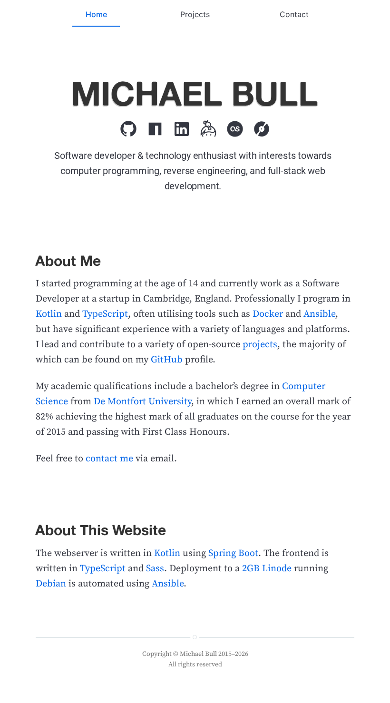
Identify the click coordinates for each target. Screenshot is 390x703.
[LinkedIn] (181, 127)
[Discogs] (261, 127)
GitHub (167, 360)
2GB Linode (267, 569)
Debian (51, 584)
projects (260, 345)
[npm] (155, 127)
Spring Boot (233, 553)
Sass (155, 569)
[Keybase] (208, 127)
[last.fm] (234, 127)
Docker (268, 314)
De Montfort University (142, 402)
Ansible (319, 314)
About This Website (100, 529)
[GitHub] (128, 127)
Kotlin (49, 314)
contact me (109, 459)
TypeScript (105, 314)
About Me (68, 260)
